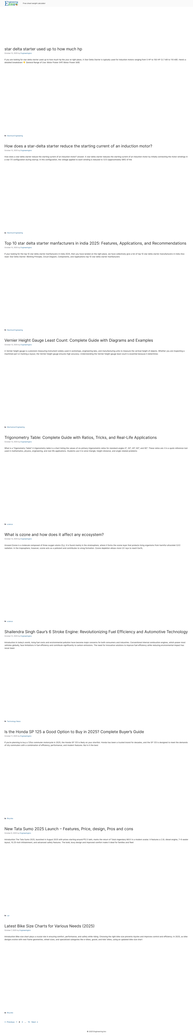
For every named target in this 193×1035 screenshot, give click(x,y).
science (10, 524)
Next (34, 1022)
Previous (9, 1022)
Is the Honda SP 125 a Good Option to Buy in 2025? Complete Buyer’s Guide (74, 731)
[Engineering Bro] (11, 3)
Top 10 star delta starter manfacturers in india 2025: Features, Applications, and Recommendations (95, 243)
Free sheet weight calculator (34, 3)
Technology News (14, 721)
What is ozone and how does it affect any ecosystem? (54, 534)
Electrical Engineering (15, 136)
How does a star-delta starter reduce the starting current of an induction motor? (78, 146)
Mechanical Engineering (16, 427)
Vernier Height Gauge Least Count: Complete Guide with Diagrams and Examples (78, 340)
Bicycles (10, 818)
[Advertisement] (96, 28)
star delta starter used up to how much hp (43, 49)
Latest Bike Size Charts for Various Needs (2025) (49, 926)
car (8, 916)
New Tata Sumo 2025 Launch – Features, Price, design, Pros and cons (68, 828)
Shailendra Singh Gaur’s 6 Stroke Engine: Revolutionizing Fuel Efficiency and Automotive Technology (96, 631)
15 (29, 1022)
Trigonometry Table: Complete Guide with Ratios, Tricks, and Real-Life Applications (80, 437)
